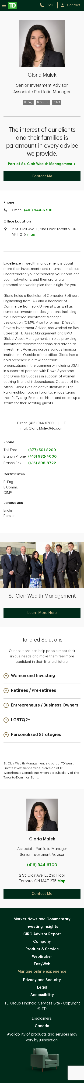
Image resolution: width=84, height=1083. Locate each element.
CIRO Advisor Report (42, 934)
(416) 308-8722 (42, 463)
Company (42, 941)
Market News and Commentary (42, 919)
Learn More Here (42, 613)
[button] (29, 676)
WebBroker (42, 956)
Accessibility (42, 995)
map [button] (31, 234)
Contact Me (42, 176)
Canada (42, 1026)
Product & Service (42, 949)
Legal (42, 987)
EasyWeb (42, 964)
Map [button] (61, 881)
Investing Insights (42, 927)
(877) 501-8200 (42, 450)
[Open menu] (9, 5)
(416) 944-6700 (38, 210)
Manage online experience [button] (42, 971)
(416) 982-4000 (42, 456)
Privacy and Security (42, 980)
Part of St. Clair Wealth (40, 164)
